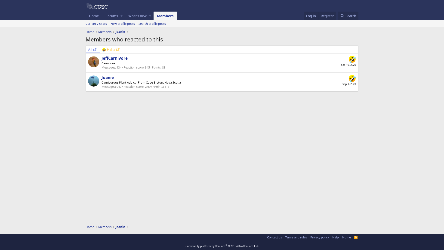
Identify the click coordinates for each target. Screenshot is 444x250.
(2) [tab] (93, 49)
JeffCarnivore (115, 58)
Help (335, 237)
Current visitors (96, 24)
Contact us (274, 237)
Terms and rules (296, 237)
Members (165, 15)
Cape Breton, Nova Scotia (163, 82)
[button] (121, 16)
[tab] (111, 49)
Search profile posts (152, 24)
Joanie (108, 77)
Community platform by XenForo (222, 246)
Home (94, 15)
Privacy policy (319, 237)
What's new (137, 15)
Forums (112, 15)
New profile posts (123, 24)
